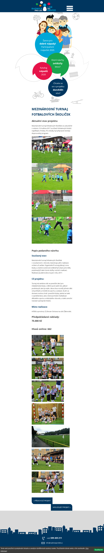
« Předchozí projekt (42, 500)
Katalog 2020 (43, 71)
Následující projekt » (61, 507)
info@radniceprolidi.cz (54, 543)
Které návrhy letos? (57, 63)
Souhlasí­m (99, 550)
